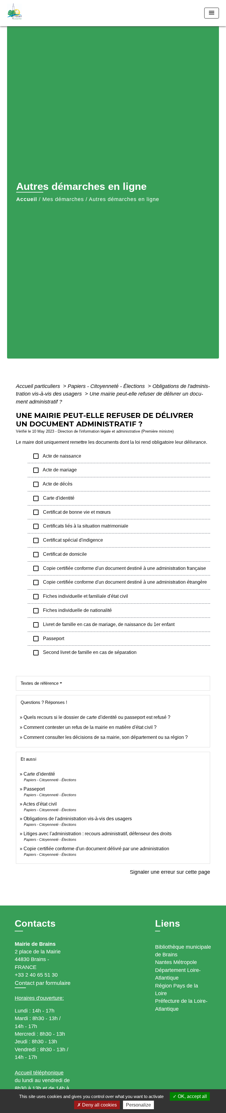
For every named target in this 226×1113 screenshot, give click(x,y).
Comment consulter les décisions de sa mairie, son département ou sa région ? (106, 737)
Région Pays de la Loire (176, 989)
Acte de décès (52, 484)
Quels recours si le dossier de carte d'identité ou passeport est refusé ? (97, 717)
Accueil (26, 199)
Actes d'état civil (40, 803)
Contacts (35, 923)
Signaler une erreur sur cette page (170, 872)
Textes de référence (40, 683)
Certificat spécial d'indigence (67, 540)
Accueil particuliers (39, 386)
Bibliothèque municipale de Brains (183, 951)
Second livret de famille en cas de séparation (84, 652)
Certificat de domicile (59, 554)
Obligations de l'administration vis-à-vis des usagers (78, 818)
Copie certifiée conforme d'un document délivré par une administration (96, 848)
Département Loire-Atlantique (178, 974)
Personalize (138, 1104)
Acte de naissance (56, 456)
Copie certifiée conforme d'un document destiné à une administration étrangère (119, 582)
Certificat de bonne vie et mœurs (71, 512)
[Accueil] (29, 13)
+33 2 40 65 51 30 (36, 975)
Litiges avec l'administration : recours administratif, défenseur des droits (98, 833)
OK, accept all (192, 1096)
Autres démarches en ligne (124, 199)
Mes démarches (63, 199)
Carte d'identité (53, 498)
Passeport (48, 638)
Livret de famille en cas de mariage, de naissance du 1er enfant (103, 624)
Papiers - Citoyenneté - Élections (107, 386)
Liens (167, 923)
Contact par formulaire (43, 983)
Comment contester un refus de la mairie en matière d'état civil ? (90, 727)
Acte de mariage (54, 470)
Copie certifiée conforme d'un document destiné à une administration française (119, 568)
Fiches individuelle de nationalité (72, 610)
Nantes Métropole (176, 962)
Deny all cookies (99, 1104)
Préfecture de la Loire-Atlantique (181, 1005)
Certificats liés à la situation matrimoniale (80, 526)
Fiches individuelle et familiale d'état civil (80, 596)
